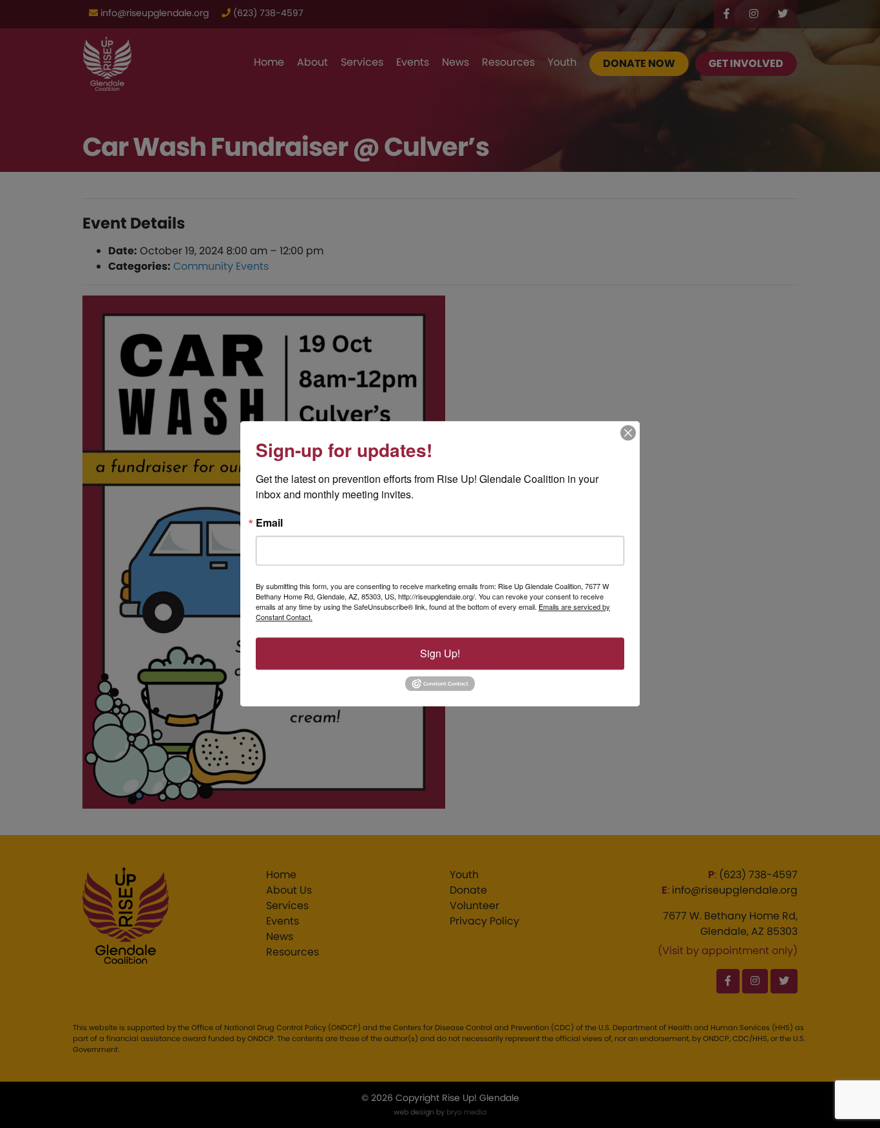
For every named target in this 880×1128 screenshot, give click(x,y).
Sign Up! (440, 653)
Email (269, 523)
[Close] (628, 432)
